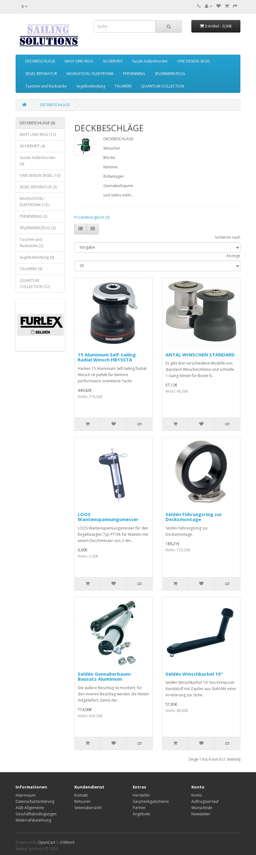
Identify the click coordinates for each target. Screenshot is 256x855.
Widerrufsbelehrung (33, 820)
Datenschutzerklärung (35, 801)
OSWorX (67, 842)
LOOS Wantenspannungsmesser (108, 517)
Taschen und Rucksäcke (46, 86)
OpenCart (46, 842)
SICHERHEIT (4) (32, 146)
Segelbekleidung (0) (37, 257)
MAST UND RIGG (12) (38, 134)
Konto (196, 795)
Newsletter (200, 814)
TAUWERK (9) (31, 268)
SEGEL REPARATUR (41, 73)
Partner (139, 807)
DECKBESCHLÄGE (40, 61)
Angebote (141, 814)
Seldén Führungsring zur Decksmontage (193, 517)
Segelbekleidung (90, 86)
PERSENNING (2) (33, 216)
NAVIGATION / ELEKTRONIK (90, 73)
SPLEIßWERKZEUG (170, 73)
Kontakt (81, 795)
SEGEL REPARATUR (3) (38, 187)
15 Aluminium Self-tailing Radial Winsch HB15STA (107, 357)
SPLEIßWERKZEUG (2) (38, 228)
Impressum (26, 795)
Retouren (82, 801)
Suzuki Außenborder (150, 61)
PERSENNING (134, 73)
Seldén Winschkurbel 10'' (194, 674)
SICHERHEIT (113, 61)
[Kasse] (235, 6)
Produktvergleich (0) (92, 217)
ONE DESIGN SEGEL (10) (40, 175)
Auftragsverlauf (205, 801)
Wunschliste (201, 807)
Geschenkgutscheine (151, 801)
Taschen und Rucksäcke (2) (31, 242)
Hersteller (141, 795)
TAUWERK (123, 86)
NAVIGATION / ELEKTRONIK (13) (34, 201)
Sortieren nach (227, 237)
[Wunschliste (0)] (218, 6)
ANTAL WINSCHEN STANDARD (200, 354)
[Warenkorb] (227, 6)
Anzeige (233, 255)
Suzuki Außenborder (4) (38, 161)
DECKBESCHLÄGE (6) (37, 123)
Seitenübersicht (87, 807)
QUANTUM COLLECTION (162, 86)
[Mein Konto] (208, 6)
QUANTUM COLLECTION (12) (35, 283)
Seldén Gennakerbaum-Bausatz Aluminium (105, 676)
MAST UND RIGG (79, 61)
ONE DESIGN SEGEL (193, 61)
